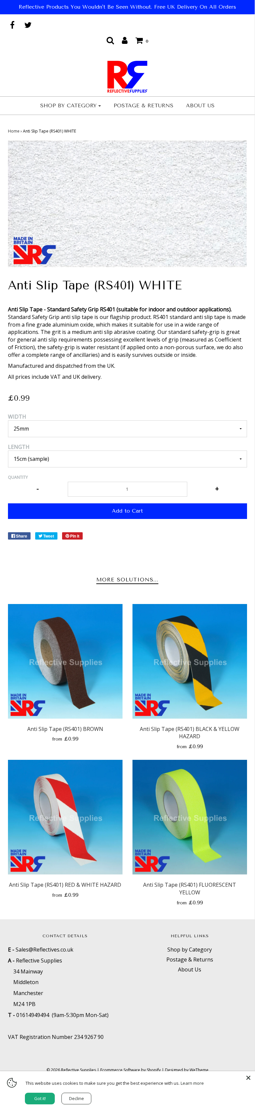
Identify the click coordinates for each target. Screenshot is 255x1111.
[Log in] (125, 40)
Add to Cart (127, 511)
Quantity (18, 477)
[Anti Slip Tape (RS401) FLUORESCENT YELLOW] (189, 817)
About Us (200, 105)
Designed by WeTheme (187, 1070)
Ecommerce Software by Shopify (130, 1070)
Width (17, 416)
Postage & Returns (143, 105)
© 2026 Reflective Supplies (71, 1070)
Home (14, 131)
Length (19, 447)
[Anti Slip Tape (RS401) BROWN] (65, 661)
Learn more (192, 1083)
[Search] (110, 40)
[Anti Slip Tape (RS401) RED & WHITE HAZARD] (65, 817)
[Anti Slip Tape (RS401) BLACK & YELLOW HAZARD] (189, 661)
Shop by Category (189, 949)
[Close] (248, 1077)
